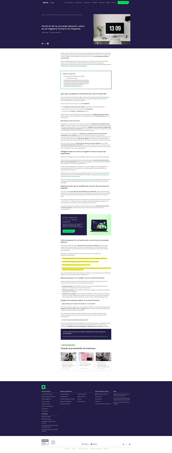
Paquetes (94, 2)
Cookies (74, 448)
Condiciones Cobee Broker (96, 448)
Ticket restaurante (64, 394)
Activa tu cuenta (46, 401)
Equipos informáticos (65, 403)
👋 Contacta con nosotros (101, 394)
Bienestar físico (81, 401)
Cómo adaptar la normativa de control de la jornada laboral (76, 83)
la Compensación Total (102, 336)
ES (109, 2)
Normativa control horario (72, 78)
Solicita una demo (46, 403)
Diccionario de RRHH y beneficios (103, 403)
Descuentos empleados (65, 401)
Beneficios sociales (46, 419)
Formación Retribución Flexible (67, 399)
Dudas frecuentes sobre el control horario (72, 86)
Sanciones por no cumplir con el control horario (74, 84)
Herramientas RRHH (50, 14)
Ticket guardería (64, 396)
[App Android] (85, 444)
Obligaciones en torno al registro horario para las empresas (76, 80)
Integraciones (45, 408)
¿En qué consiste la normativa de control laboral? (74, 76)
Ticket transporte (82, 394)
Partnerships (45, 411)
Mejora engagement (46, 399)
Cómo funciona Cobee (47, 394)
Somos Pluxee (98, 396)
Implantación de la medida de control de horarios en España (76, 81)
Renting (79, 399)
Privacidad (67, 448)
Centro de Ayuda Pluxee (47, 406)
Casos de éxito (98, 399)
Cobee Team (45, 32)
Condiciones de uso (82, 448)
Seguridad (106, 448)
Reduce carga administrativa (48, 396)
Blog (43, 14)
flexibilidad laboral (82, 320)
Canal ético (98, 401)
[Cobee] (48, 3)
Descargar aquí (68, 231)
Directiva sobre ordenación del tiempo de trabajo (85, 179)
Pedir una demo (123, 2)
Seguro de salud (81, 396)
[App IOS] (94, 444)
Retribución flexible (46, 416)
